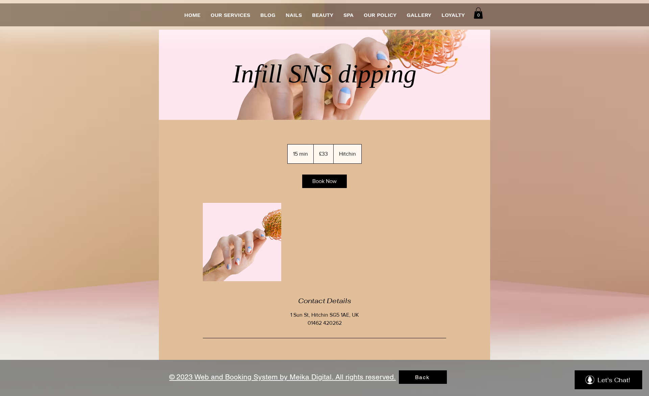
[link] (324, 181)
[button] (478, 13)
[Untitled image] (242, 242)
